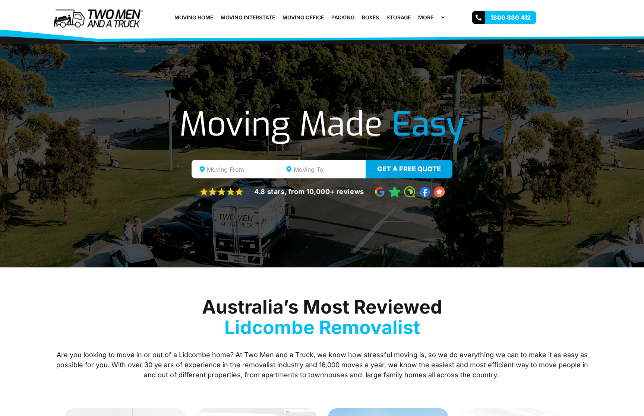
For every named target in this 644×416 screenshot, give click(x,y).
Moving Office (303, 17)
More (425, 17)
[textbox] (241, 169)
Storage (398, 17)
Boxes (370, 17)
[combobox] (235, 169)
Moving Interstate (248, 17)
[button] (436, 17)
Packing (342, 17)
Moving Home (193, 17)
